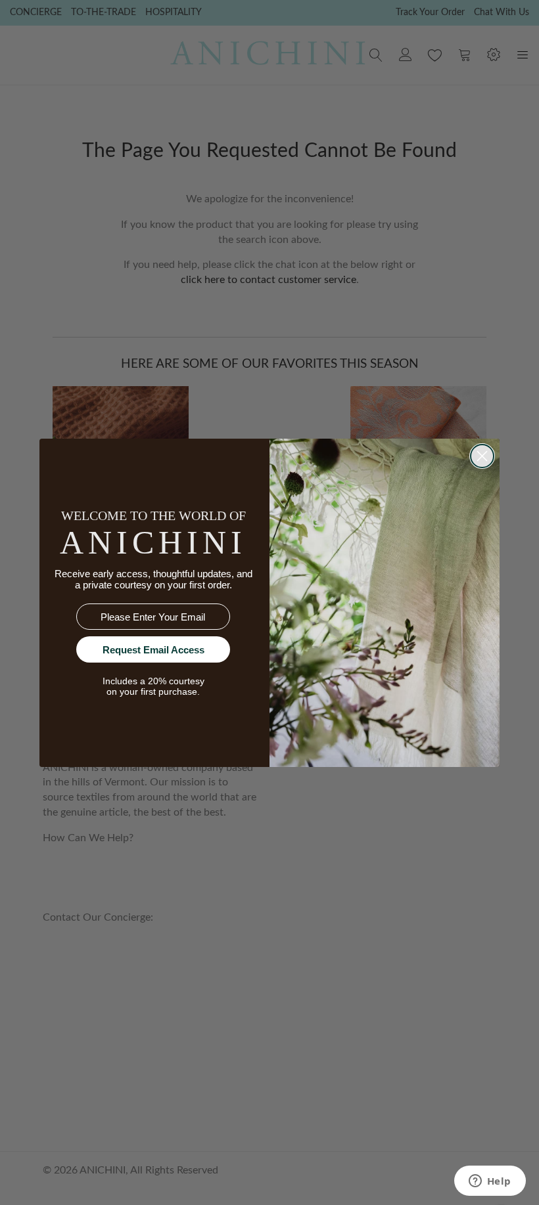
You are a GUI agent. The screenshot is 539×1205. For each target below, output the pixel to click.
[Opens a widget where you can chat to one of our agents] (490, 1182)
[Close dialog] (482, 456)
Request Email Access (153, 649)
